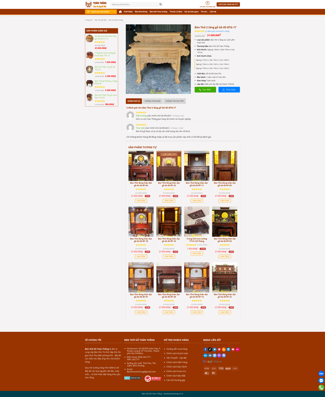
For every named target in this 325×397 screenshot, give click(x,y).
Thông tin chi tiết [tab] (174, 101)
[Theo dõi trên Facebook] (205, 349)
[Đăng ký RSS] (224, 349)
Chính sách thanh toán (177, 353)
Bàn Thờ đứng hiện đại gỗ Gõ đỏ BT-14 (197, 295)
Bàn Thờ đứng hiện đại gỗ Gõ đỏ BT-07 (141, 295)
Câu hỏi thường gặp (175, 380)
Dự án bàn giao (191, 11)
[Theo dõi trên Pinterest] (219, 349)
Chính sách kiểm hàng (176, 362)
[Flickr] (237, 349)
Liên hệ (213, 11)
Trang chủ (89, 20)
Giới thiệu (128, 11)
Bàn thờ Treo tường (158, 11)
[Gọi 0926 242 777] (321, 387)
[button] (101, 12)
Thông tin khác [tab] (152, 101)
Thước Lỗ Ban (176, 11)
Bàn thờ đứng (141, 11)
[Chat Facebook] (321, 380)
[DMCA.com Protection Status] (132, 378)
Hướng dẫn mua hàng (176, 349)
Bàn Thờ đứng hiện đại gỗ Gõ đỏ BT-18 (141, 240)
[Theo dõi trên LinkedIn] (228, 349)
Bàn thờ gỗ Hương (116, 20)
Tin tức (204, 11)
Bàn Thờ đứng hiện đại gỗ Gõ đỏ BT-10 (169, 240)
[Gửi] (160, 4)
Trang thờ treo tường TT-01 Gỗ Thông (197, 240)
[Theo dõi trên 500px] (205, 355)
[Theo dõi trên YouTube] (233, 349)
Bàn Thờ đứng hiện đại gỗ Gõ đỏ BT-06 (141, 184)
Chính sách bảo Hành (176, 366)
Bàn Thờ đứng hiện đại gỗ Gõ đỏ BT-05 (225, 184)
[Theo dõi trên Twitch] (219, 355)
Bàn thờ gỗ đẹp (101, 20)
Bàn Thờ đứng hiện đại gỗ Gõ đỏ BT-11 (197, 184)
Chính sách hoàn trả (176, 371)
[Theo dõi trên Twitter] (215, 349)
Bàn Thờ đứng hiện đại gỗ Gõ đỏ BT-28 (169, 295)
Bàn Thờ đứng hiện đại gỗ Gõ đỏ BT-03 (225, 240)
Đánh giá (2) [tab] (134, 101)
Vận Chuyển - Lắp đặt (176, 357)
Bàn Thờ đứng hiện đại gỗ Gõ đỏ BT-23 (169, 184)
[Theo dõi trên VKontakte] (210, 355)
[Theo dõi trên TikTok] (210, 349)
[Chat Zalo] (321, 373)
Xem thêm (141, 201)
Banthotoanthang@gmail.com (141, 371)
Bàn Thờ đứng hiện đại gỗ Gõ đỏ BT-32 (225, 295)
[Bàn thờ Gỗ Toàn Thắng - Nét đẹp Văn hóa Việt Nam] (96, 4)
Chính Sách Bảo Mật (175, 375)
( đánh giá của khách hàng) (217, 31)
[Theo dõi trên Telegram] (215, 355)
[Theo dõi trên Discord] (224, 355)
